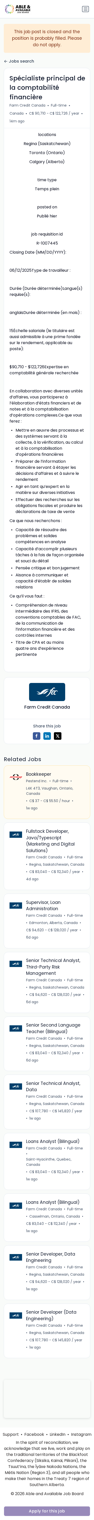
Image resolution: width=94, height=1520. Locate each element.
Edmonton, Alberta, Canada (53, 922)
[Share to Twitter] (57, 736)
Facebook (34, 1434)
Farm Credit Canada (27, 105)
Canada (17, 113)
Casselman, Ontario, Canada (54, 1216)
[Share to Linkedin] (47, 736)
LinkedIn (57, 1434)
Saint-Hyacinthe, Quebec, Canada (48, 1162)
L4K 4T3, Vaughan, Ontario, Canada (49, 791)
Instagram (81, 1434)
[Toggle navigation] (85, 9)
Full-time (59, 105)
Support (11, 1434)
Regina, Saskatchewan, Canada (56, 864)
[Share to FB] (36, 736)
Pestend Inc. (36, 781)
